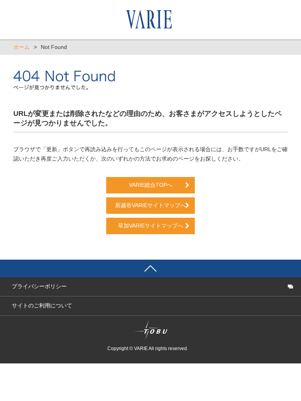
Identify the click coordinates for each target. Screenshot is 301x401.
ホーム (21, 47)
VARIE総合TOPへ (150, 185)
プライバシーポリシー (39, 286)
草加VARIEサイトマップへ (150, 225)
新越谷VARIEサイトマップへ (153, 205)
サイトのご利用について (42, 305)
